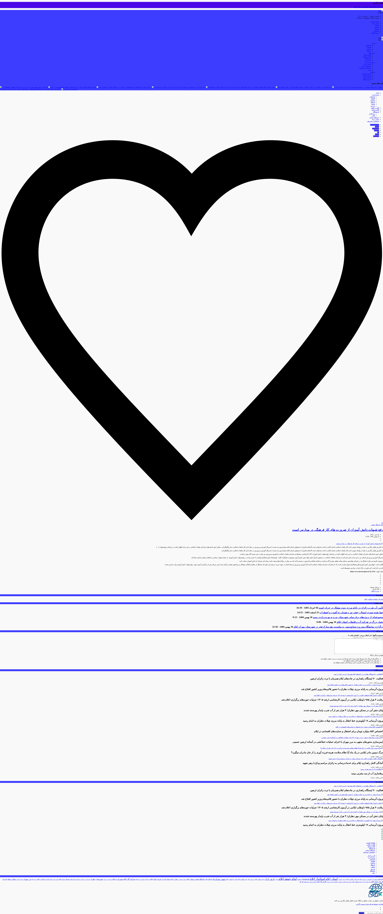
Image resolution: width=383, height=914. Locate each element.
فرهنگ (377, 29)
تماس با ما (375, 23)
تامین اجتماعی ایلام (231, 879)
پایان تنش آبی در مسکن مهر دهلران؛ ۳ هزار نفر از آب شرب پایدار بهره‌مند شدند (180, 87)
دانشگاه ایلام (209, 879)
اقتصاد (377, 25)
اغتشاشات (305, 879)
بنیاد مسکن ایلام (259, 879)
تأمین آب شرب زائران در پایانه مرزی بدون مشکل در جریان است (351, 607)
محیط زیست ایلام (64, 879)
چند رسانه (371, 53)
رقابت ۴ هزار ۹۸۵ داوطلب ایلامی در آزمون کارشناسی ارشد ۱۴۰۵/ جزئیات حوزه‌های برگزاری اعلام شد (241, 87)
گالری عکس (367, 57)
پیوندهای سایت (366, 66)
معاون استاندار (19, 879)
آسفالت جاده (375, 879)
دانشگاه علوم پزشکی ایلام (195, 879)
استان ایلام (331, 879)
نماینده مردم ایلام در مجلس (345, 882)
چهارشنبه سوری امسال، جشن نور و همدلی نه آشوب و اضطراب (351, 612)
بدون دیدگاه (375, 591)
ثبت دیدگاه (379, 666)
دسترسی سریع (370, 62)
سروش (376, 130)
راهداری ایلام (174, 879)
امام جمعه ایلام (288, 878)
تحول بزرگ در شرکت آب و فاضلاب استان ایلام (360, 622)
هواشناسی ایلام (334, 881)
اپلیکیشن (376, 136)
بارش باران (270, 879)
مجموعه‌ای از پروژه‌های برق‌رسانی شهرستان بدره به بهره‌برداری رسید (348, 617)
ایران (276, 879)
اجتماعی (376, 31)
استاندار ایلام (317, 878)
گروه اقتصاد (367, 75)
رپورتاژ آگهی (375, 33)
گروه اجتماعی (366, 74)
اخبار (373, 43)
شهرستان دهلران (96, 879)
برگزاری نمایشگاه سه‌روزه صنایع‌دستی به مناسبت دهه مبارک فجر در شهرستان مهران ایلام (338, 627)
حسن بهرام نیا (219, 879)
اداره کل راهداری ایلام (352, 879)
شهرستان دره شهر (107, 879)
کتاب (373, 115)
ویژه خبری (367, 60)
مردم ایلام (34, 879)
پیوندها (373, 72)
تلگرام (377, 127)
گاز (300, 882)
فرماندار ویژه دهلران (85, 879)
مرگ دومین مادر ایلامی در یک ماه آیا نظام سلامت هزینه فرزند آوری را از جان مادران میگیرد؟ (30, 89)
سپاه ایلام (147, 879)
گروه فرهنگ (367, 79)
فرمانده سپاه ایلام (75, 879)
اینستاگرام (375, 128)
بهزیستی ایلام (251, 879)
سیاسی (376, 27)
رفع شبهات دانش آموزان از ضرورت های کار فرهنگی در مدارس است (337, 529)
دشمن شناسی (182, 879)
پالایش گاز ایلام (322, 882)
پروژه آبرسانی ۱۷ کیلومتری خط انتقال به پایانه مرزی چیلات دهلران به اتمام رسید (125, 87)
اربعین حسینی (342, 879)
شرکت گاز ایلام (129, 879)
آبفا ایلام (380, 879)
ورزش (373, 106)
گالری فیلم (367, 55)
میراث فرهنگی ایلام (357, 882)
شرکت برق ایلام (140, 879)
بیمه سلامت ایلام (242, 879)
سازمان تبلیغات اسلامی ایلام (373, 599)
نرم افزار (372, 114)
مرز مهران (27, 879)
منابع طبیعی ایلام (367, 881)
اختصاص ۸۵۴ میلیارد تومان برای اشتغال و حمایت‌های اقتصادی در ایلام (73, 87)
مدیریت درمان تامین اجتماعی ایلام (47, 879)
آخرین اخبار (371, 856)
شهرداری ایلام (117, 879)
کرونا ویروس (312, 882)
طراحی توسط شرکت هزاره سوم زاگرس (369, 904)
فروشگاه (368, 58)
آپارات (377, 134)
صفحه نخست (374, 21)
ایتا (378, 132)
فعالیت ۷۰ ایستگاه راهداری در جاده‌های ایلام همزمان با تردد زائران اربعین (358, 87)
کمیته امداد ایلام (305, 882)
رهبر (373, 873)
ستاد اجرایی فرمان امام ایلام (160, 879)
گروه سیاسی (366, 77)
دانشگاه (372, 871)
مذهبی (373, 104)
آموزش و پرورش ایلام (365, 879)
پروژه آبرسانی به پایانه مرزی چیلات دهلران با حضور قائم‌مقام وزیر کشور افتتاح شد (305, 87)
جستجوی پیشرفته (365, 68)
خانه (381, 525)
